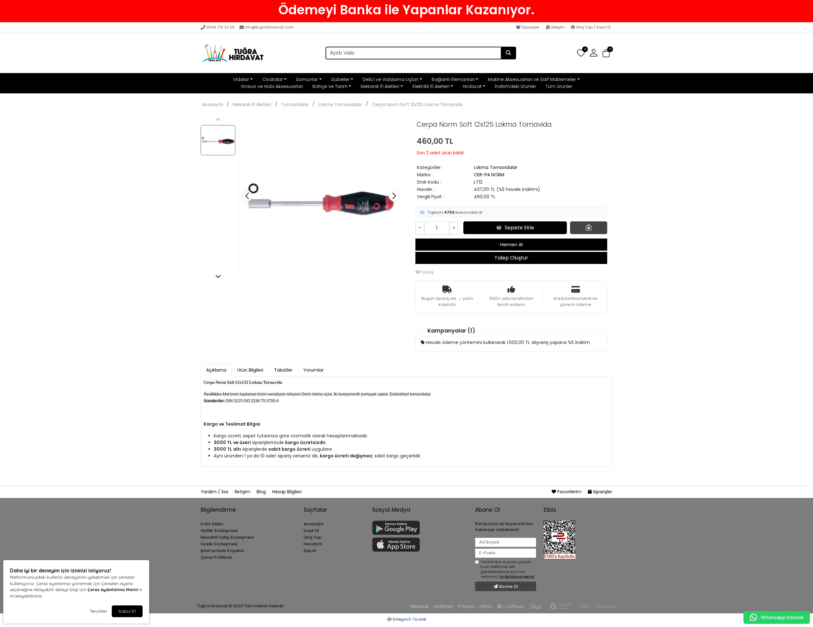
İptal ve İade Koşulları (223, 551)
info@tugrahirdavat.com (269, 27)
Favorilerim (569, 492)
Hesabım (313, 544)
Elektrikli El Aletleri (431, 86)
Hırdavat (472, 86)
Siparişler (530, 27)
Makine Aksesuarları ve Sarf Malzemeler (532, 79)
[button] (606, 53)
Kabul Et (127, 611)
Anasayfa (212, 104)
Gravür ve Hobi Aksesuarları (272, 86)
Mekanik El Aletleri (380, 86)
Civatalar (272, 79)
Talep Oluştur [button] (511, 257)
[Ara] (508, 53)
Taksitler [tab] (283, 370)
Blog (262, 492)
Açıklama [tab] (216, 370)
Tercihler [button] (98, 611)
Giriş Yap (312, 537)
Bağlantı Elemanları (453, 79)
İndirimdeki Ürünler (515, 86)
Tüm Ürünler (559, 86)
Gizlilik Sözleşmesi (219, 531)
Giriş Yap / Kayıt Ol (593, 27)
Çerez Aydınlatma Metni (112, 589)
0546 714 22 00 (220, 27)
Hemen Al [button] (511, 244)
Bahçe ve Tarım (330, 86)
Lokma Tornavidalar (340, 104)
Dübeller (340, 79)
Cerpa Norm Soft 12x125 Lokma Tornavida (417, 104)
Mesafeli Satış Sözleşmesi (227, 537)
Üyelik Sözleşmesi (219, 544)
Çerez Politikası (216, 557)
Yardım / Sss (215, 492)
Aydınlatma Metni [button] (517, 576)
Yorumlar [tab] (313, 370)
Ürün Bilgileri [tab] (250, 370)
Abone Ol (508, 586)
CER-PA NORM (489, 175)
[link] (406, 9)
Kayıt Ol (311, 531)
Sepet (310, 551)
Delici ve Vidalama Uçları (390, 79)
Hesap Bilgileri (287, 492)
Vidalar (241, 79)
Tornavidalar (295, 104)
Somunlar (307, 79)
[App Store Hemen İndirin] (419, 544)
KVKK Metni (212, 524)
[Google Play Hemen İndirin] (419, 528)
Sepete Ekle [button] (519, 227)
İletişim (558, 27)
